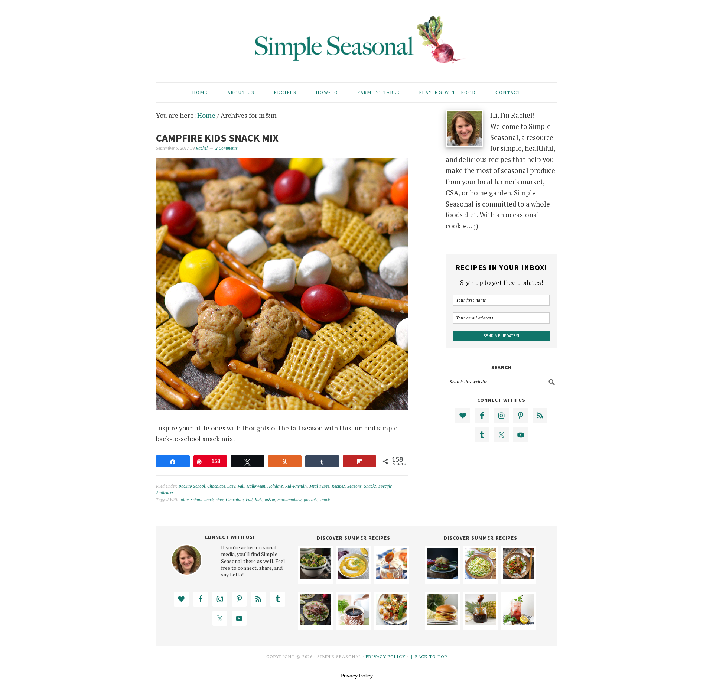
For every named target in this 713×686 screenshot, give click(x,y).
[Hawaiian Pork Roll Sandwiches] (442, 622)
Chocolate (216, 486)
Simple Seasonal (356, 37)
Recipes (338, 486)
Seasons (354, 486)
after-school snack (197, 499)
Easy (231, 486)
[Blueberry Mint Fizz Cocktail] (518, 622)
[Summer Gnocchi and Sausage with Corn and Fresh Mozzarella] (391, 622)
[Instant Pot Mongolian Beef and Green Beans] (518, 576)
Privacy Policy (386, 656)
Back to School (192, 486)
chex (220, 499)
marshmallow (289, 499)
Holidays (275, 486)
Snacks (370, 486)
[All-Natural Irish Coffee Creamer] (353, 622)
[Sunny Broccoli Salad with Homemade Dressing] (315, 576)
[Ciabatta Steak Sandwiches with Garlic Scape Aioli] (442, 576)
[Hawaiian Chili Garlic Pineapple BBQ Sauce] (480, 622)
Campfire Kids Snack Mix (217, 137)
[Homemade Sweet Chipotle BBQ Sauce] (391, 576)
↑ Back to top (428, 656)
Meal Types (319, 486)
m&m (270, 499)
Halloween (256, 486)
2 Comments (226, 148)
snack (325, 499)
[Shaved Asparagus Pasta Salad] (480, 576)
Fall (241, 486)
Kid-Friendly (296, 486)
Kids (259, 499)
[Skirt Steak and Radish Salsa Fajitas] (315, 622)
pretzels (311, 499)
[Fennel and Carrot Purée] (353, 576)
